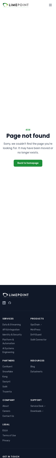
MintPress (35, 329)
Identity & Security (12, 334)
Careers (6, 411)
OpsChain (36, 324)
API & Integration (11, 329)
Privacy (6, 440)
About (5, 406)
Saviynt (6, 381)
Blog (32, 366)
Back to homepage (28, 163)
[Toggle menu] (50, 5)
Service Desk (37, 406)
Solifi (4, 386)
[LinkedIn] (4, 302)
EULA (5, 430)
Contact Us (8, 416)
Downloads (36, 411)
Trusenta (7, 391)
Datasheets (36, 371)
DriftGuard (35, 334)
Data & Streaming (11, 324)
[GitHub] (9, 302)
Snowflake (7, 371)
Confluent (7, 366)
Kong (4, 376)
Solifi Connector (38, 339)
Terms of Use (9, 435)
